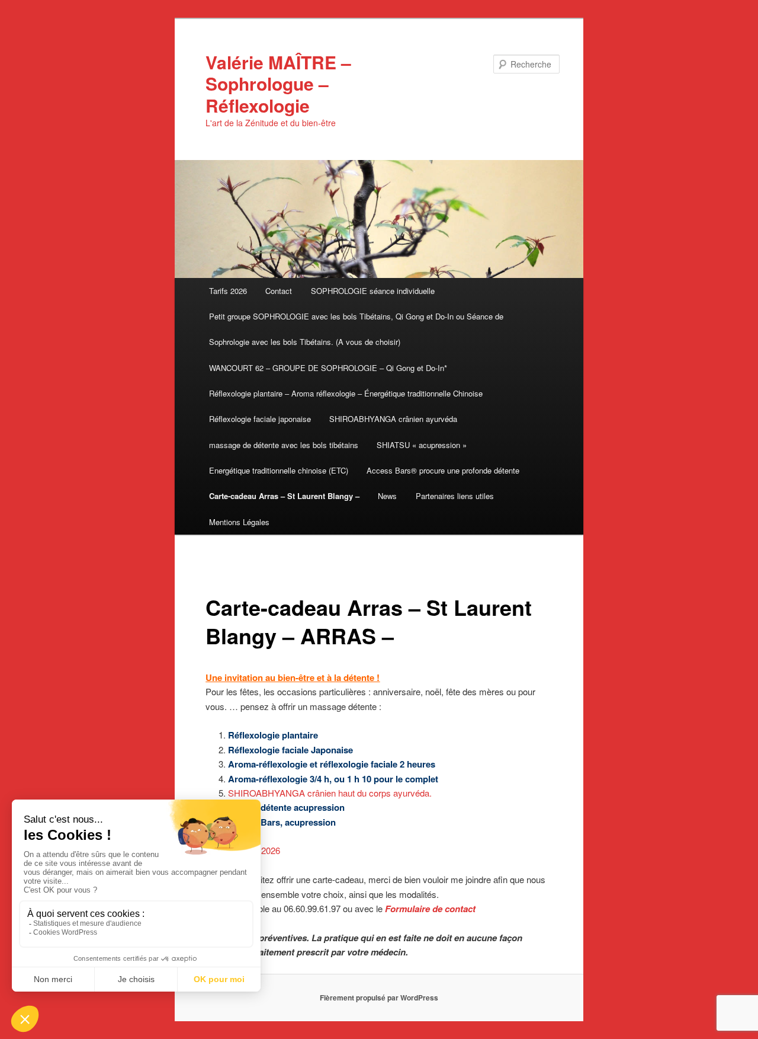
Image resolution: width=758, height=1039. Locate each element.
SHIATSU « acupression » (422, 444)
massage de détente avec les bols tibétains (283, 444)
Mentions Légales (239, 522)
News (387, 495)
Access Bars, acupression (282, 822)
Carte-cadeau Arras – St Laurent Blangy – (284, 495)
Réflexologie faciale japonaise (260, 418)
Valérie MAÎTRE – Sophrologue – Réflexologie (278, 83)
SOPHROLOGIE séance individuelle (373, 290)
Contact (278, 290)
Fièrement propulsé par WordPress (379, 997)
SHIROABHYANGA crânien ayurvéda (393, 418)
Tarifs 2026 (228, 290)
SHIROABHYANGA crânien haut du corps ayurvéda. (330, 793)
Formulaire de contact (430, 908)
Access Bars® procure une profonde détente (443, 470)
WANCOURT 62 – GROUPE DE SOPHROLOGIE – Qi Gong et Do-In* (328, 367)
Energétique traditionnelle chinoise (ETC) (278, 470)
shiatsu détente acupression (286, 807)
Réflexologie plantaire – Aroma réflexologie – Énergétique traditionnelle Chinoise (346, 393)
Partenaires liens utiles (455, 495)
